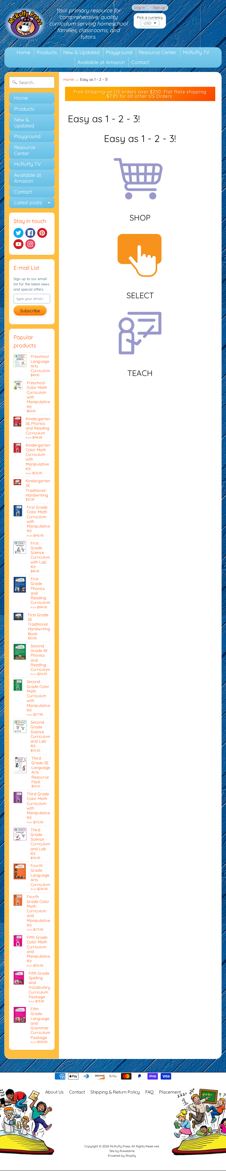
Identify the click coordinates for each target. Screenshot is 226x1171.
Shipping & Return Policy (115, 1092)
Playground (119, 52)
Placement (170, 1092)
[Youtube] (18, 244)
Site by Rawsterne (121, 1151)
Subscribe (30, 310)
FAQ (149, 1092)
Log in (139, 7)
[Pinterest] (42, 233)
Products (47, 52)
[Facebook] (30, 233)
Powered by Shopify (122, 1156)
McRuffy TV (196, 52)
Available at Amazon (101, 62)
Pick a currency (150, 17)
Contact (140, 62)
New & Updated (81, 52)
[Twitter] (18, 233)
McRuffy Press (120, 1146)
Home (23, 52)
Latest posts (34, 203)
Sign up (159, 7)
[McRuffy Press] (25, 24)
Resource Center (157, 52)
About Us (54, 1092)
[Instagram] (30, 244)
